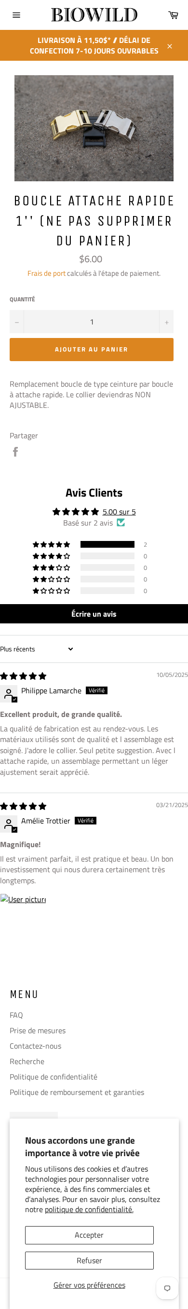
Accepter (89, 1235)
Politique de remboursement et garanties (77, 1092)
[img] (23, 676)
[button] (52, 544)
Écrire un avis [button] (94, 614)
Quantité (22, 300)
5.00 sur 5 (119, 511)
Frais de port (46, 273)
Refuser (89, 1260)
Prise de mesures (38, 1030)
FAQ (16, 1015)
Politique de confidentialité (53, 1076)
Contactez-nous (35, 1046)
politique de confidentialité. (89, 1209)
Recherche (27, 1061)
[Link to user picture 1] (23, 916)
